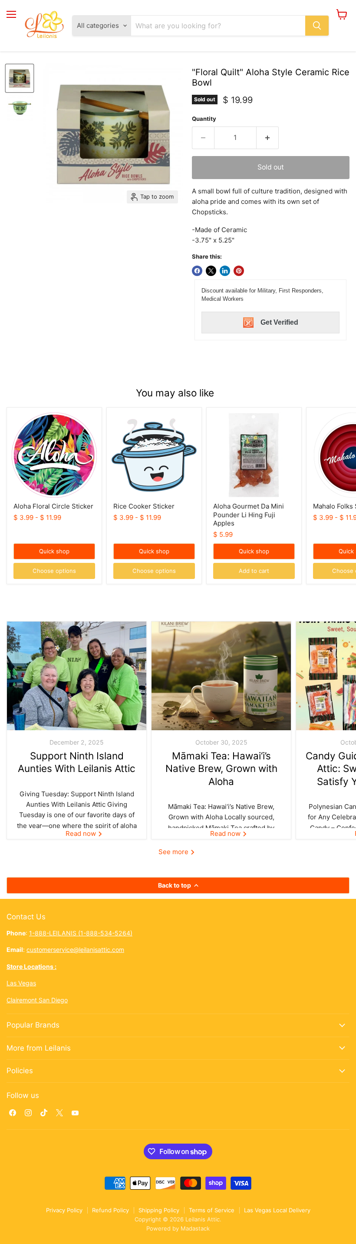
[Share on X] (211, 271)
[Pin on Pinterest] (239, 271)
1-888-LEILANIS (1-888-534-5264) (80, 933)
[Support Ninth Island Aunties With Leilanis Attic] (76, 676)
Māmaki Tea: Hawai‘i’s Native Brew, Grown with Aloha (221, 768)
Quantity (204, 119)
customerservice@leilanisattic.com (75, 949)
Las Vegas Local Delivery (277, 1210)
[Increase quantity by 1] (268, 137)
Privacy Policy (64, 1210)
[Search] (317, 26)
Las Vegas (21, 983)
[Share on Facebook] (197, 271)
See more (174, 852)
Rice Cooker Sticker (144, 506)
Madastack (195, 1228)
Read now (82, 833)
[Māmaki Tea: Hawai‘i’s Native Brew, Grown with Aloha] (221, 676)
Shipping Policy (158, 1210)
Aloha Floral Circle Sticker (53, 506)
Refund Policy (110, 1210)
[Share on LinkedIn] (225, 271)
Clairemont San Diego (37, 1000)
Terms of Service (211, 1210)
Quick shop (54, 551)
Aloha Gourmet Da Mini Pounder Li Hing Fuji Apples (248, 514)
